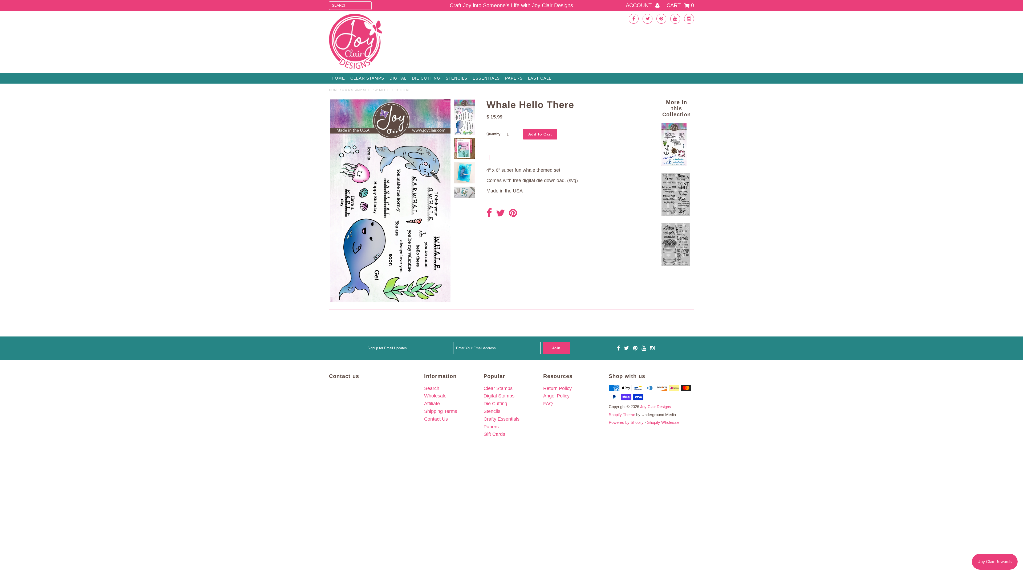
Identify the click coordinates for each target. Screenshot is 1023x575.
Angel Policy (556, 396)
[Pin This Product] (513, 213)
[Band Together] (675, 214)
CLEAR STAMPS (367, 78)
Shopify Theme (622, 414)
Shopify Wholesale (663, 422)
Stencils (456, 78)
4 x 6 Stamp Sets (357, 90)
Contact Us (436, 419)
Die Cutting (426, 78)
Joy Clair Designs (655, 406)
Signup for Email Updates (387, 348)
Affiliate (432, 403)
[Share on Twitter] (500, 213)
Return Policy (557, 388)
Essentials (486, 78)
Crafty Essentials (501, 419)
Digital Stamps (499, 396)
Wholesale (435, 396)
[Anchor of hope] (674, 164)
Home (338, 78)
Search (431, 388)
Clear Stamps (498, 388)
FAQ (548, 403)
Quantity (493, 134)
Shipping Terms (440, 411)
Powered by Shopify (626, 422)
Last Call (539, 78)
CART (680, 5)
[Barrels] (675, 264)
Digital (398, 78)
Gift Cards (494, 434)
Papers (514, 78)
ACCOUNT (639, 5)
